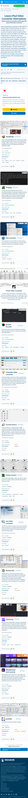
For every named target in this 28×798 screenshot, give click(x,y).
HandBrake (22, 48)
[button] (17, 137)
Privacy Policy (4, 785)
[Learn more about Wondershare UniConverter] (3, 670)
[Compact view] (23, 78)
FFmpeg (12, 54)
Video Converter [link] (22, 80)
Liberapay (12, 780)
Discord (16, 776)
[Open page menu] (26, 2)
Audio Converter (5, 209)
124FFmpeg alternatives (6, 200)
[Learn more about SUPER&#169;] (3, 719)
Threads (19, 777)
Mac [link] (7, 80)
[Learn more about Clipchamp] (3, 619)
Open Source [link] (15, 80)
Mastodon (11, 777)
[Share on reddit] (8, 69)
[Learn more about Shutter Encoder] (3, 324)
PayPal (16, 780)
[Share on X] (5, 69)
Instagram (23, 777)
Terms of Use (4, 783)
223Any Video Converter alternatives (8, 533)
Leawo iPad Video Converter (9, 26)
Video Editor (4, 640)
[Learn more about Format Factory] (3, 424)
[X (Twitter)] (4, 794)
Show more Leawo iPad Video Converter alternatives (11, 749)
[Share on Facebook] (2, 69)
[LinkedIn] (16, 794)
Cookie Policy (4, 786)
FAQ (2, 782)
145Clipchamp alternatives (7, 632)
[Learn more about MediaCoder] (3, 570)
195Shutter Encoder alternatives (8, 334)
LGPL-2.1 (12, 205)
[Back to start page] (2, 2)
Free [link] (10, 80)
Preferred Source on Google (7, 791)
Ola (10, 766)
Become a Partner (5, 789)
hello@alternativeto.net (6, 776)
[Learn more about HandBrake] (3, 136)
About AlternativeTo (5, 788)
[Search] (24, 2)
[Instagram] (13, 794)
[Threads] (11, 794)
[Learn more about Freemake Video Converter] (3, 372)
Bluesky (15, 777)
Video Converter (5, 156)
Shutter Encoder (6, 55)
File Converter (19, 54)
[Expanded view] (22, 78)
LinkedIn (4, 779)
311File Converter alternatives (7, 246)
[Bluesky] (9, 794)
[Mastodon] (6, 794)
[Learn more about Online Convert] (3, 475)
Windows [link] (3, 80)
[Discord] (1, 794)
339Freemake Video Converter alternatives (9, 387)
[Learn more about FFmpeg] (3, 187)
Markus (14, 766)
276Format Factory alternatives (8, 437)
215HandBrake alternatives (7, 148)
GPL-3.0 (11, 251)
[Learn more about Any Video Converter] (3, 521)
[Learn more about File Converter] (3, 238)
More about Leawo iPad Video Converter (10, 64)
